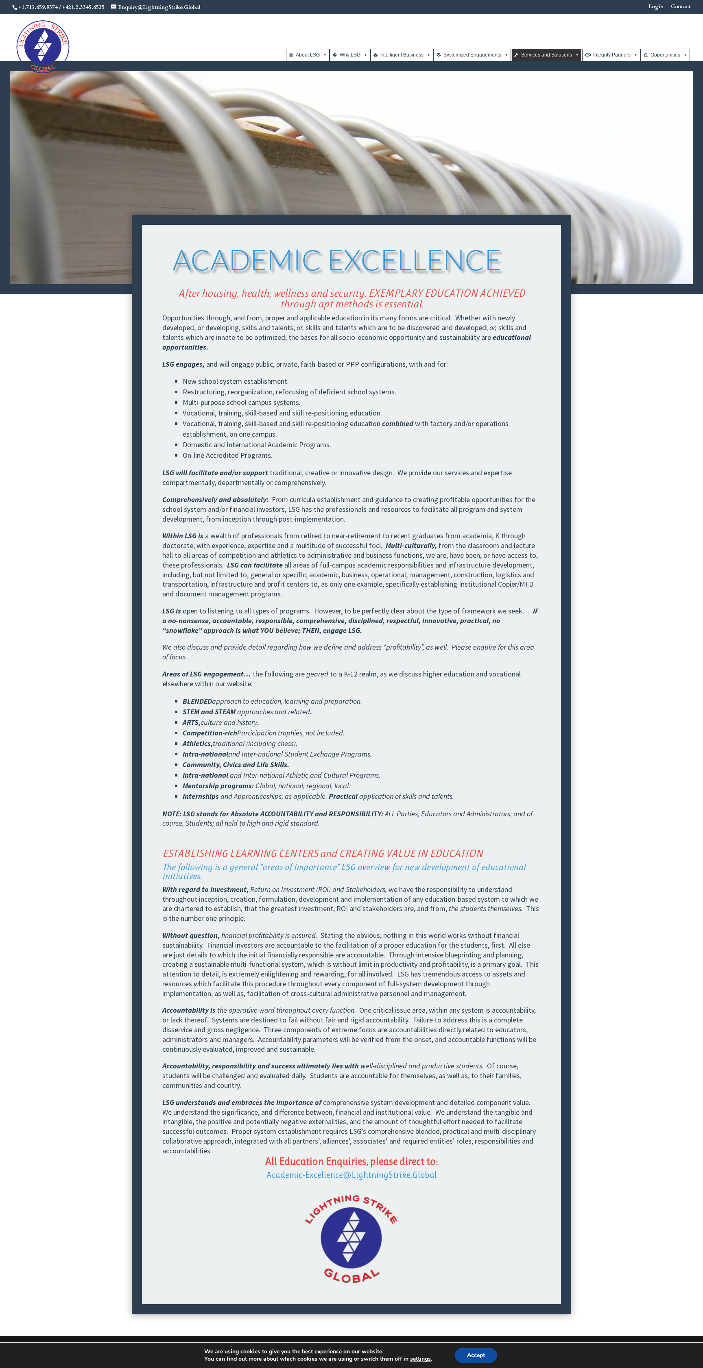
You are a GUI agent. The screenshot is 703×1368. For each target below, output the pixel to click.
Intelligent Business (402, 55)
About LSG (308, 55)
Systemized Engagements (472, 55)
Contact (681, 7)
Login (656, 7)
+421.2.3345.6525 (83, 7)
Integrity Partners (612, 55)
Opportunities (665, 55)
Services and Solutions (546, 55)
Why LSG (350, 55)
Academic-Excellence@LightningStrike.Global (351, 1175)
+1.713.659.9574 (38, 7)
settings (420, 1359)
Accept (476, 1355)
